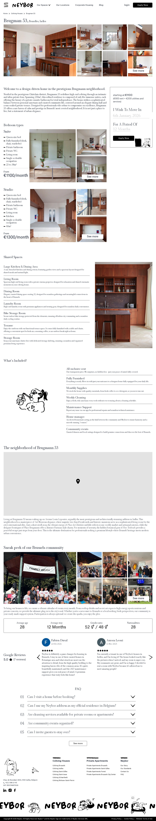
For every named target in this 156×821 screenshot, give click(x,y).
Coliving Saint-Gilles (60, 771)
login (127, 5)
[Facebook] (15, 790)
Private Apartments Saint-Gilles (98, 768)
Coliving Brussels (59, 765)
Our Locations (62, 5)
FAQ (122, 774)
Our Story (124, 765)
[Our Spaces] (49, 5)
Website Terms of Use (144, 819)
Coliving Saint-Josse (60, 774)
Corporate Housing (84, 5)
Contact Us (125, 771)
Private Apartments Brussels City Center (101, 774)
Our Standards (126, 768)
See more (138, 71)
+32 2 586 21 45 (11, 782)
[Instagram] (10, 790)
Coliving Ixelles (58, 768)
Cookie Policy (129, 819)
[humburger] (6, 5)
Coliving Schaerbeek (60, 777)
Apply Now (142, 5)
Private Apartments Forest (96, 771)
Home (5, 13)
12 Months (121, 129)
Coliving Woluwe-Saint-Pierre (63, 780)
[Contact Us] (27, 767)
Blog (101, 5)
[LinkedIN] (4, 790)
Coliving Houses (17, 13)
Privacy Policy (116, 819)
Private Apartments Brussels (97, 765)
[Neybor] (23, 5)
